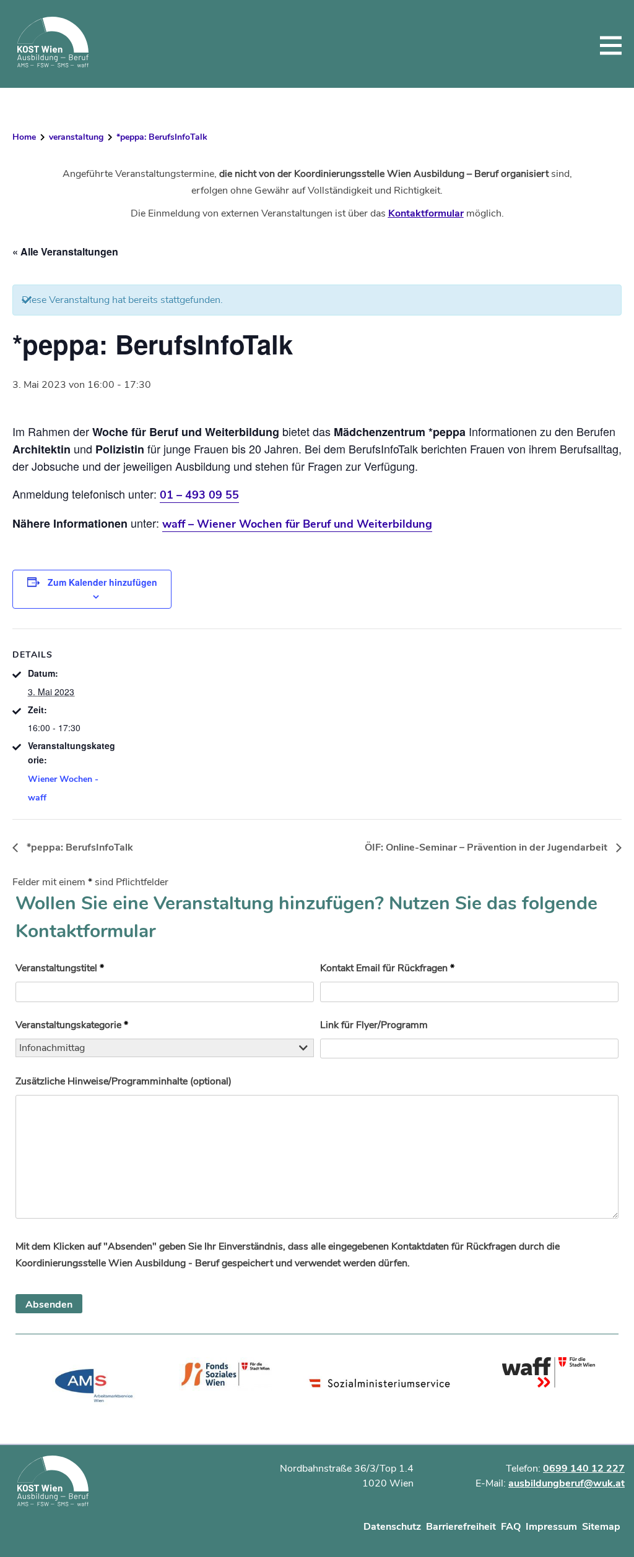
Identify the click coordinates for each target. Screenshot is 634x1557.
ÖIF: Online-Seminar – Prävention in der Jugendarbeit (487, 847)
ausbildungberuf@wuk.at (566, 1483)
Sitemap (601, 1526)
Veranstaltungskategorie (71, 1025)
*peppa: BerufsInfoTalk (78, 847)
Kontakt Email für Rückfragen (387, 968)
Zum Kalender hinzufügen (102, 582)
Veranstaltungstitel (59, 968)
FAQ (511, 1526)
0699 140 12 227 (584, 1468)
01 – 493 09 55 (199, 494)
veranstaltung (76, 137)
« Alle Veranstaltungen (65, 251)
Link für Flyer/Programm (374, 1025)
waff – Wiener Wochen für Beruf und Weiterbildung (297, 524)
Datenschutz (392, 1526)
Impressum (551, 1526)
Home (24, 137)
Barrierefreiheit (461, 1526)
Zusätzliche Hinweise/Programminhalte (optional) (123, 1081)
